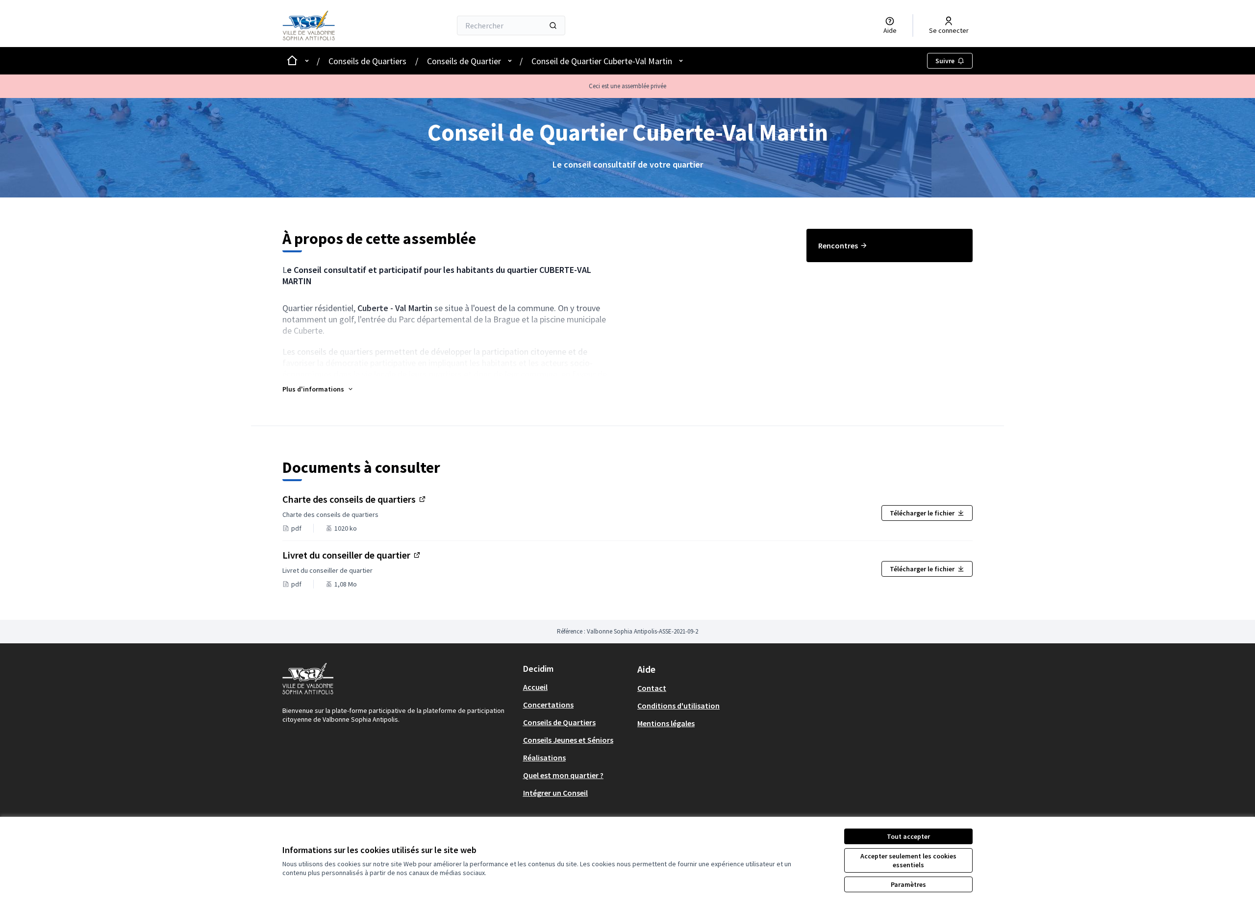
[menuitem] (889, 245)
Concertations (548, 704)
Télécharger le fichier (922, 513)
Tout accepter (908, 836)
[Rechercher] (553, 25)
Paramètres (908, 884)
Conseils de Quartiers (367, 61)
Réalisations (544, 757)
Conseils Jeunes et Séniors (568, 740)
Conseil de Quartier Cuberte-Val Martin (601, 61)
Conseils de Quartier (464, 61)
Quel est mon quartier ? (563, 775)
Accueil (535, 687)
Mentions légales (666, 723)
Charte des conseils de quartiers (354, 499)
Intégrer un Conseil (555, 793)
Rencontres (838, 245)
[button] (318, 389)
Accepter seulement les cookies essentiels (908, 860)
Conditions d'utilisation (678, 705)
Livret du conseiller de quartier (352, 555)
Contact (651, 688)
